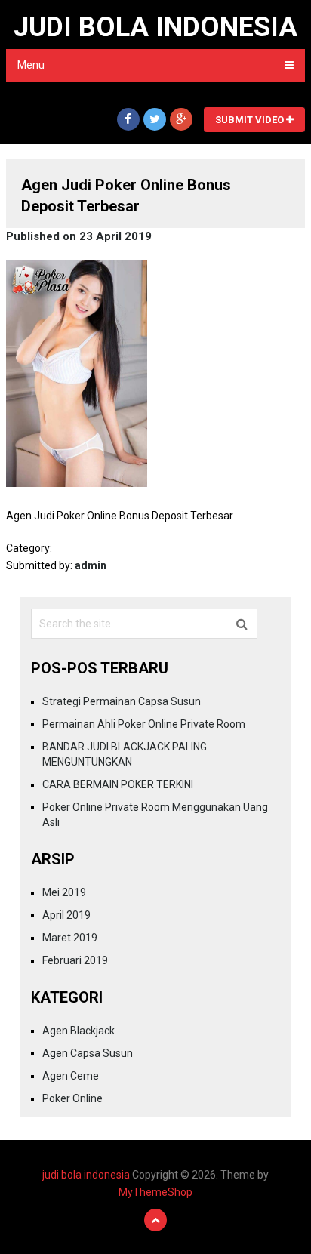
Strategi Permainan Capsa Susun (121, 701)
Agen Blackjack (78, 1030)
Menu (31, 65)
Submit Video (250, 119)
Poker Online (72, 1098)
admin (90, 565)
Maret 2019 (69, 938)
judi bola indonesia (155, 27)
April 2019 (66, 915)
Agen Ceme (70, 1076)
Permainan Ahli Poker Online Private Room (143, 724)
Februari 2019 (75, 960)
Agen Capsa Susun (87, 1053)
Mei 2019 (64, 892)
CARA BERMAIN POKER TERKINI (117, 784)
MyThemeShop (155, 1192)
